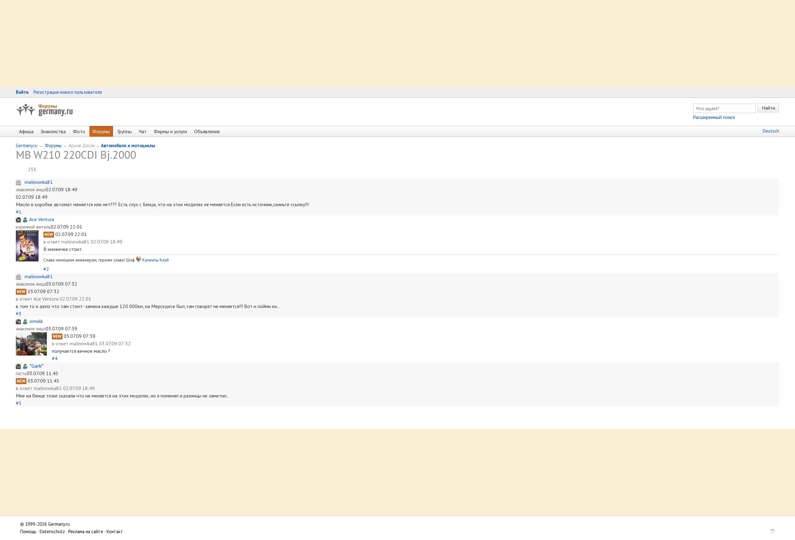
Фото (79, 131)
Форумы (47, 106)
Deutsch (771, 131)
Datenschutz (52, 531)
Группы (124, 131)
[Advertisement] (186, 43)
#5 (18, 403)
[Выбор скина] (770, 531)
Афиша (26, 131)
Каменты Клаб (155, 260)
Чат (143, 131)
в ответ (52, 241)
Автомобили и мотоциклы (128, 145)
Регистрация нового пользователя (68, 92)
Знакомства (53, 131)
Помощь (28, 531)
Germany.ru (27, 145)
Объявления (207, 131)
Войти (22, 92)
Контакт (115, 531)
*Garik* (36, 366)
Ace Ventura (41, 219)
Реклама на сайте (85, 531)
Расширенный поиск (714, 117)
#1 (18, 212)
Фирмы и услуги (170, 131)
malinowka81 (39, 182)
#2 (46, 269)
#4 (54, 358)
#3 (18, 314)
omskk (36, 321)
